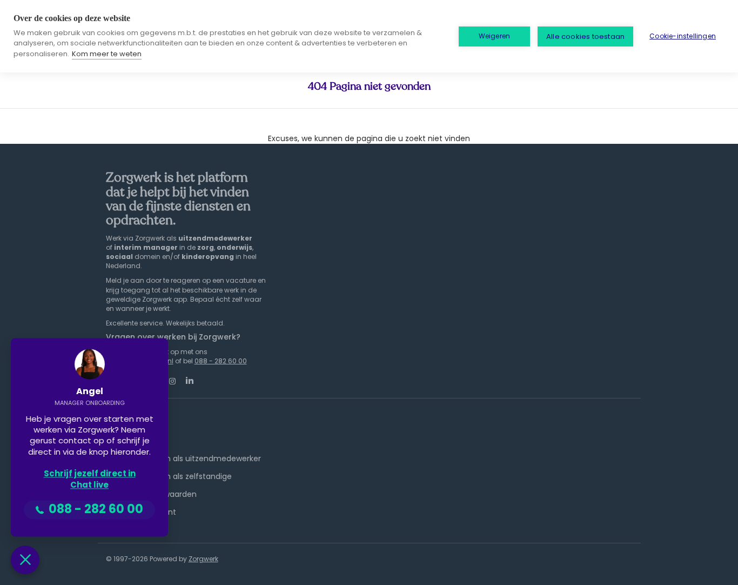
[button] (25, 560)
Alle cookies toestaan (585, 36)
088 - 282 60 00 (220, 360)
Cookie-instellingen (682, 36)
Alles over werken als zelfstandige (169, 476)
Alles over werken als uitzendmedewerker (183, 458)
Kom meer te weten (107, 54)
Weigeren (495, 36)
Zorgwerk (203, 558)
